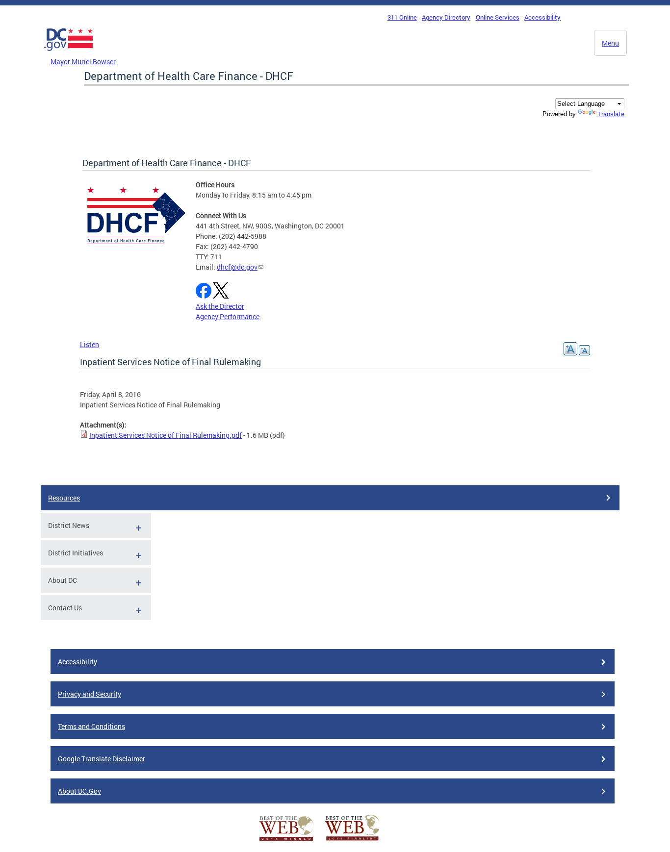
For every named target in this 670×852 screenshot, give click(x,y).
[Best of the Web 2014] (286, 841)
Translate (610, 113)
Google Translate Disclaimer (101, 758)
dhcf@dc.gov (237, 267)
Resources (64, 497)
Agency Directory (446, 17)
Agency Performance (227, 316)
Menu (610, 43)
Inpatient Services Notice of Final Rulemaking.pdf (165, 435)
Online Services (497, 17)
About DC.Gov (79, 791)
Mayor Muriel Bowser (83, 61)
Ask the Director (220, 306)
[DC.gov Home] (68, 53)
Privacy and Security (89, 694)
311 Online (402, 17)
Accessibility (542, 17)
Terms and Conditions (91, 726)
